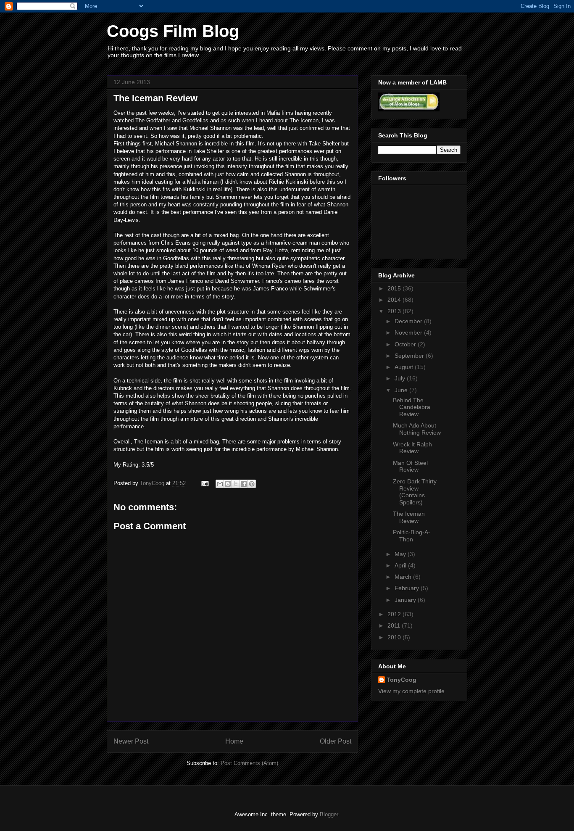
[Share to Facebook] (244, 484)
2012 (395, 614)
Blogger (329, 814)
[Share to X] (236, 484)
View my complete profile (411, 691)
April (401, 565)
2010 (395, 637)
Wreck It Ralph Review (412, 448)
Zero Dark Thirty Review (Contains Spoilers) (415, 492)
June (402, 390)
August (405, 367)
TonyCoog (153, 483)
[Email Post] (204, 483)
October (406, 344)
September (410, 355)
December (409, 321)
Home (234, 741)
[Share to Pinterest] (252, 484)
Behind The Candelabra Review (411, 407)
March (404, 576)
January (406, 599)
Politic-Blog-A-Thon (411, 536)
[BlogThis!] (228, 484)
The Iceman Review (409, 517)
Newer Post (130, 741)
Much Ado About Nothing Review (417, 429)
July (401, 378)
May (401, 554)
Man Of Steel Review (410, 466)
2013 (395, 311)
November (409, 332)
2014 (395, 299)
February (408, 588)
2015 (395, 288)
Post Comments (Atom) (249, 763)
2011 (394, 625)
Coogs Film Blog (173, 31)
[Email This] (220, 484)
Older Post (335, 741)
